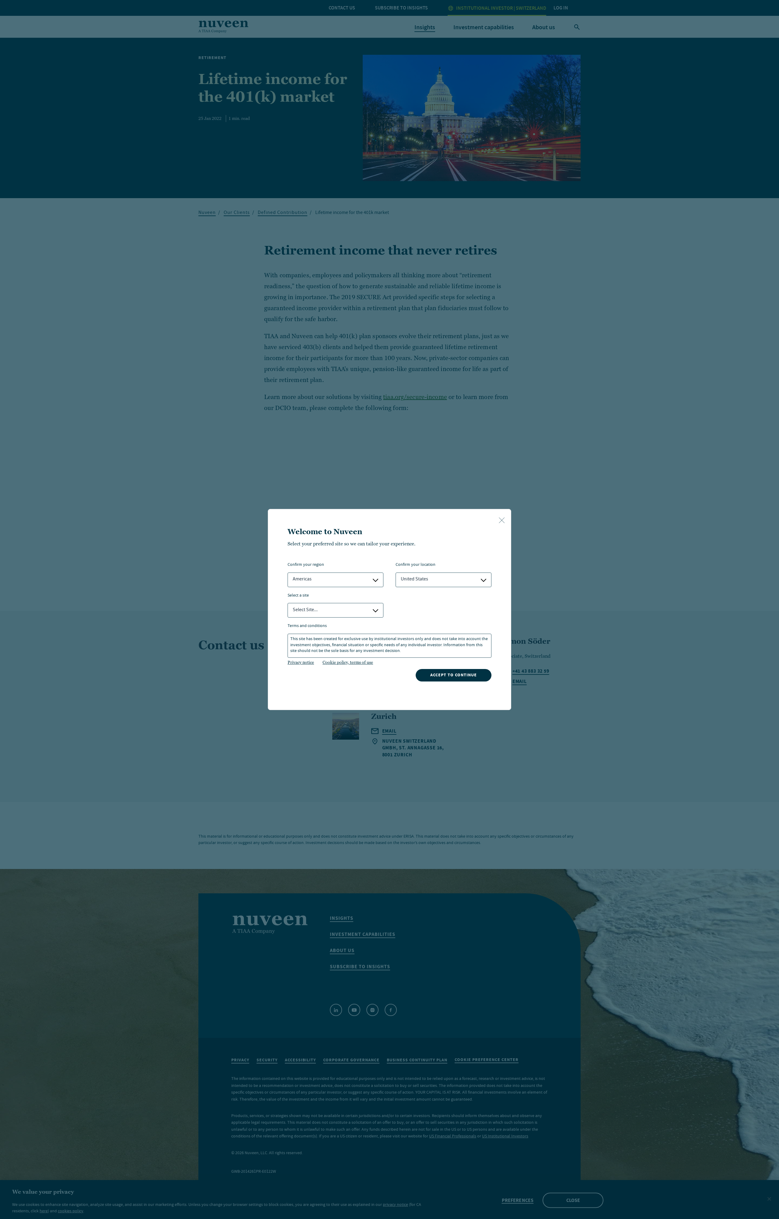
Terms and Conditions (307, 626)
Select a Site (298, 595)
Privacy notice (301, 662)
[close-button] (502, 520)
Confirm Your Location (415, 565)
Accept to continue (453, 675)
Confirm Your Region (306, 565)
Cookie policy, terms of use (348, 662)
